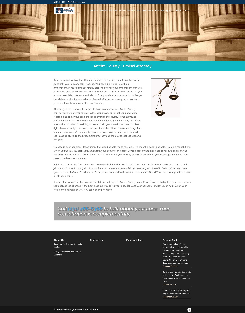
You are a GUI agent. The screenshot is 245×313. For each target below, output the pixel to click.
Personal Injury (163, 11)
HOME (92, 11)
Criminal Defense (108, 11)
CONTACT (178, 11)
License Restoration (129, 11)
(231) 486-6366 (85, 209)
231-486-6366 (60, 2)
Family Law (147, 11)
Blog (187, 11)
